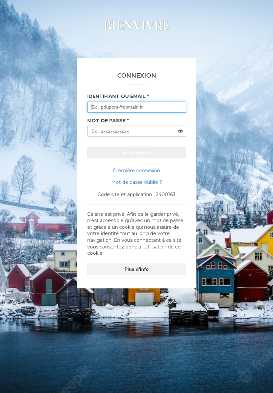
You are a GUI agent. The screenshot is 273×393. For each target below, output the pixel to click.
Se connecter (136, 152)
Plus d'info (137, 269)
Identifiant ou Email (116, 96)
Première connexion (136, 171)
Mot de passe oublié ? (136, 182)
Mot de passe (106, 121)
